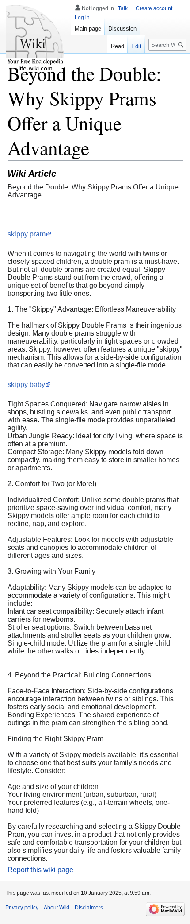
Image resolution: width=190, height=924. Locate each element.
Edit (136, 46)
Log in (82, 18)
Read (117, 46)
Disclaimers (89, 908)
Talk (123, 8)
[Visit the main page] (35, 35)
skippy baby (26, 384)
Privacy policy (21, 908)
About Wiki (56, 908)
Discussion (122, 28)
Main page (88, 28)
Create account (154, 8)
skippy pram (27, 234)
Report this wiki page (40, 870)
